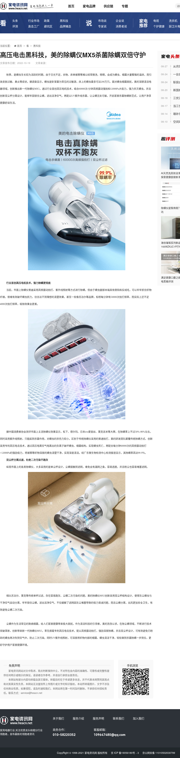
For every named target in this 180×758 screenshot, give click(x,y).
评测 (15, 26)
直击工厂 (33, 26)
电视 (156, 21)
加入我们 (138, 718)
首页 (71, 6)
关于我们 (58, 718)
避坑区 (48, 26)
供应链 (108, 6)
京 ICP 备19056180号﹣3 (125, 752)
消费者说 (121, 26)
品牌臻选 (65, 26)
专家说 (102, 26)
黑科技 (64, 21)
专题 (125, 6)
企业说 (120, 21)
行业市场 (33, 21)
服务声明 (98, 718)
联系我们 (118, 718)
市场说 (102, 21)
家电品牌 (89, 6)
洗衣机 (173, 21)
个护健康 (159, 26)
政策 (47, 21)
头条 (15, 21)
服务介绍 (78, 718)
